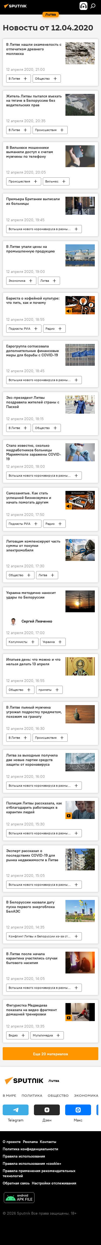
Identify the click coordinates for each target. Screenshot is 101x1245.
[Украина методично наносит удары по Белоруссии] (80, 601)
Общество (42, 78)
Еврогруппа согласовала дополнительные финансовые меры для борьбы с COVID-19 (32, 351)
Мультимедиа (43, 1035)
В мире (9, 1095)
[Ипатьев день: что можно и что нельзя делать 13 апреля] (80, 666)
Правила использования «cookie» (32, 1163)
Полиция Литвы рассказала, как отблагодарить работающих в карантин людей (34, 808)
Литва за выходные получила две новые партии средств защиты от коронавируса (32, 760)
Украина (49, 642)
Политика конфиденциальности (30, 1148)
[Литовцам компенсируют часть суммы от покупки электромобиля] (80, 550)
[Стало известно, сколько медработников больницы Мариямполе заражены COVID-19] (80, 452)
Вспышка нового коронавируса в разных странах (45, 229)
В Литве (14, 78)
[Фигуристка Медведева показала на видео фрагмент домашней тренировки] (80, 1012)
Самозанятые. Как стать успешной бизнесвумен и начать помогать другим (28, 498)
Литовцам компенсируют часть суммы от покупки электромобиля (33, 546)
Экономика (17, 281)
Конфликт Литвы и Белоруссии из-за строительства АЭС (45, 936)
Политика (32, 1095)
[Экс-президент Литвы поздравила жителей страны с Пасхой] (80, 404)
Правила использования (24, 1156)
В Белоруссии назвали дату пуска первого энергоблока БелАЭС (30, 907)
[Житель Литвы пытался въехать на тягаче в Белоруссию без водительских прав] (80, 105)
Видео (13, 1035)
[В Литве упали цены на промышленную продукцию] (80, 255)
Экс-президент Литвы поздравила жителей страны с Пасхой (32, 402)
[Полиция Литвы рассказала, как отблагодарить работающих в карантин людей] (80, 810)
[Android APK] (19, 1198)
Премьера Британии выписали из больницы (33, 201)
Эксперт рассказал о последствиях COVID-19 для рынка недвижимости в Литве (32, 855)
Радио (50, 328)
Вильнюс (51, 181)
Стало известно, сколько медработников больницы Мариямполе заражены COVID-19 (33, 452)
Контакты (48, 1141)
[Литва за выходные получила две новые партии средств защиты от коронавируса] (80, 762)
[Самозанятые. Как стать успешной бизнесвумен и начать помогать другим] (80, 500)
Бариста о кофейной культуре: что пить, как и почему (33, 300)
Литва (44, 281)
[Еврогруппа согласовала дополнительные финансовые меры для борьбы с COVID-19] (80, 355)
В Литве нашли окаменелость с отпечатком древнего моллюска (33, 49)
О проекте (12, 1141)
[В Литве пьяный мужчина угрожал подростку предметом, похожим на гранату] (80, 714)
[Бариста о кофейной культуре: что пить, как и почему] (80, 305)
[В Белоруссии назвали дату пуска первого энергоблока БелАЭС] (80, 911)
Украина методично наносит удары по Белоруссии (31, 595)
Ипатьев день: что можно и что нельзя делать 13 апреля (33, 661)
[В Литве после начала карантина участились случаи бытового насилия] (80, 962)
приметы (45, 690)
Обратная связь (16, 1183)
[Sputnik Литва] (16, 8)
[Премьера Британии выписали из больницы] (80, 206)
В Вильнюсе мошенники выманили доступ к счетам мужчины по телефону (29, 152)
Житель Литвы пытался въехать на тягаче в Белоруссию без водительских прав (34, 101)
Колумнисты (18, 642)
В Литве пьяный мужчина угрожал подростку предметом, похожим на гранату (34, 712)
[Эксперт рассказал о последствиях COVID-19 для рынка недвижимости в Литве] (80, 859)
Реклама (30, 1141)
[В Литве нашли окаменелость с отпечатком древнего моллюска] (80, 53)
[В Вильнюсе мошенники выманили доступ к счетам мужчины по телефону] (80, 156)
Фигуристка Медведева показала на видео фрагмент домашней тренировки (31, 1010)
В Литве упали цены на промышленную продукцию (30, 249)
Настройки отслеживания (54, 1183)
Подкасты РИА (19, 328)
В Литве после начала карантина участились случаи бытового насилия (31, 958)
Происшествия (46, 130)
